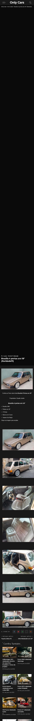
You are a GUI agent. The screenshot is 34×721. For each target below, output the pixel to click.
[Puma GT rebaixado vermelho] (25, 703)
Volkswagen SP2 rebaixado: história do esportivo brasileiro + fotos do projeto (8, 663)
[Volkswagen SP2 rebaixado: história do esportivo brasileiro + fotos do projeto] (9, 652)
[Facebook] (14, 631)
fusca (26, 656)
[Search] (30, 2)
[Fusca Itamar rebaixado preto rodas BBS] (9, 679)
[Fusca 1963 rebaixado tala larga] (25, 652)
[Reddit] (30, 631)
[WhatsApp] (22, 631)
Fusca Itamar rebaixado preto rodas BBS (7, 688)
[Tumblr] (26, 631)
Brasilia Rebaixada (13, 356)
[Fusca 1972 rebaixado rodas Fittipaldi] (25, 679)
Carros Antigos (22, 707)
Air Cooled (4, 356)
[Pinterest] (18, 631)
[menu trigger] (4, 2)
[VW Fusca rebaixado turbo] (9, 703)
